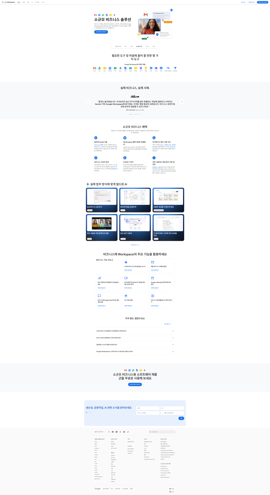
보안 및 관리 (114, 439)
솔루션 (19, 2)
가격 (129, 439)
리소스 (43, 2)
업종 (28, 2)
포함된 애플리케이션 (100, 439)
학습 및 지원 (164, 439)
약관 (112, 488)
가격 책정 (37, 2)
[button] (102, 200)
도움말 (131, 488)
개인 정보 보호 (106, 488)
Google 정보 (117, 488)
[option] (118, 46)
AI (32, 2)
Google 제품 (125, 488)
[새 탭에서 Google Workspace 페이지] (8, 2)
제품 (24, 2)
